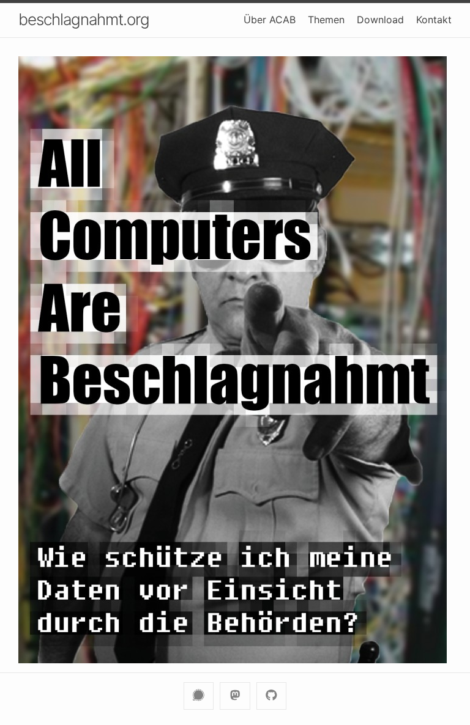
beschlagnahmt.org (83, 19)
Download (380, 19)
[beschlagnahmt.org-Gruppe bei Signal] (199, 696)
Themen (326, 19)
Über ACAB (270, 19)
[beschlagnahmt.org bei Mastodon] (235, 696)
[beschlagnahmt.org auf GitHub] (271, 696)
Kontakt (434, 19)
